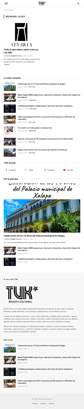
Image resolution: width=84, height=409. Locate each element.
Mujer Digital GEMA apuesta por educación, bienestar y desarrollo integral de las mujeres (49, 96)
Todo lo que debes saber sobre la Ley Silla (21, 51)
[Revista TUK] (42, 3)
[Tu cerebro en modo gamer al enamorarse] (10, 130)
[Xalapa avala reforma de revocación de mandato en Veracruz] (10, 152)
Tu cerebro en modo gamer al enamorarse (35, 128)
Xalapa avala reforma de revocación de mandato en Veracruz (42, 150)
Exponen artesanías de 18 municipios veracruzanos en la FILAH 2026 (45, 139)
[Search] (78, 3)
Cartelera (33, 109)
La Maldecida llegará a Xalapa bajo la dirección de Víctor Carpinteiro (45, 106)
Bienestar (32, 100)
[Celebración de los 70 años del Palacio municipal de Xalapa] (10, 87)
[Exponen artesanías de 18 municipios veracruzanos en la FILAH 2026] (10, 141)
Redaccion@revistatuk (13, 56)
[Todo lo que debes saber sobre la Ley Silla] (22, 34)
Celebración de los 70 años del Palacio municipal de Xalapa (41, 84)
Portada (6, 10)
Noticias (32, 87)
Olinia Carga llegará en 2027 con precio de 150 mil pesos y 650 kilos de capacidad (46, 118)
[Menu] (6, 3)
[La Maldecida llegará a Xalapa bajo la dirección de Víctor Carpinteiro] (10, 109)
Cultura (32, 141)
